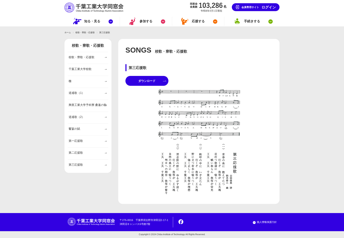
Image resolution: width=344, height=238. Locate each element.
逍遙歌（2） (77, 116)
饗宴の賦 (74, 128)
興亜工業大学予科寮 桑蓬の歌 (88, 104)
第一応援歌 (76, 140)
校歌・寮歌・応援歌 (85, 32)
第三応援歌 (76, 164)
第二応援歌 (76, 152)
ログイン (259, 7)
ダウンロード (147, 80)
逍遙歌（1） (77, 92)
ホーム (67, 32)
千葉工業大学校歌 (80, 69)
